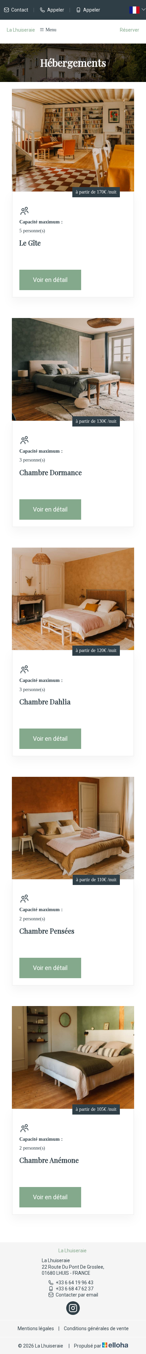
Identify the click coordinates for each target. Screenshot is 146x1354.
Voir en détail (50, 279)
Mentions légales (36, 1328)
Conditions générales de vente (96, 1328)
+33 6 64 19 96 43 (74, 1282)
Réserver (129, 30)
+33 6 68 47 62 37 (74, 1288)
